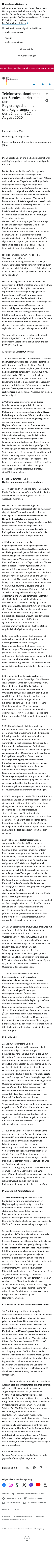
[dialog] (27, 32)
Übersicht (39, 1517)
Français (15, 1509)
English (5, 1509)
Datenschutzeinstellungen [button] (14, 1520)
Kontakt (5, 1494)
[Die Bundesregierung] (10, 81)
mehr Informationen (14, 32)
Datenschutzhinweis (23, 1517)
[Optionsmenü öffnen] (47, 106)
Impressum (6, 1517)
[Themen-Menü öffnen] (42, 84)
